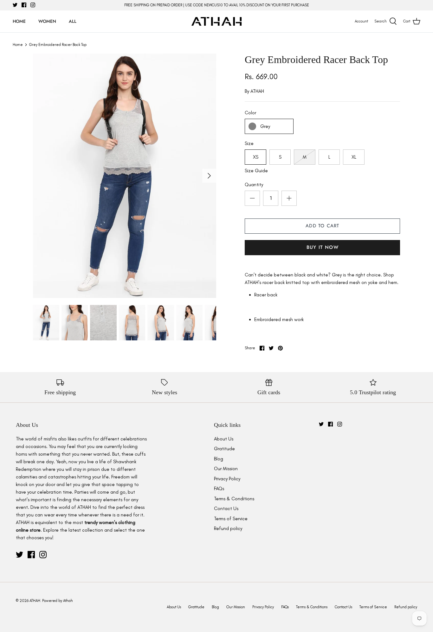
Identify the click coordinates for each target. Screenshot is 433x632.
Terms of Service (231, 518)
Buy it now (323, 247)
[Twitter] (15, 5)
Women (47, 21)
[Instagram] (32, 5)
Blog (218, 459)
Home (19, 21)
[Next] (209, 176)
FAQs (219, 488)
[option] (125, 176)
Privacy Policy (227, 479)
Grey (265, 126)
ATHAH (257, 91)
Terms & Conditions (234, 499)
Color (250, 113)
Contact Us (226, 508)
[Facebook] (24, 5)
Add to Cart (322, 225)
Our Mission (226, 468)
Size (249, 143)
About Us (223, 439)
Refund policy (228, 528)
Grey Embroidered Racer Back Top (58, 44)
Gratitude (224, 449)
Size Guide (256, 171)
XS (255, 157)
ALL (72, 21)
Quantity (254, 184)
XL (354, 157)
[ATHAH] (216, 21)
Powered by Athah (57, 600)
